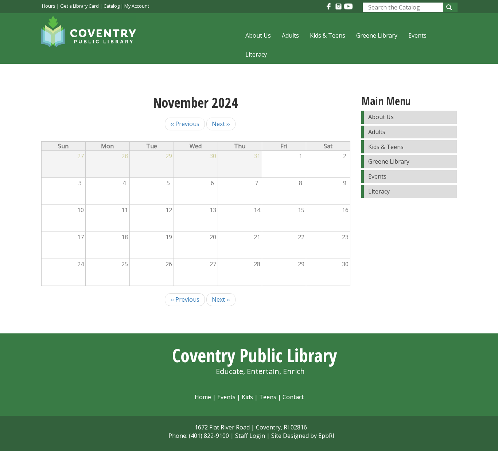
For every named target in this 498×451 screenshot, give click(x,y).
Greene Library (376, 35)
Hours (48, 6)
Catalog (112, 6)
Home (203, 397)
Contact (293, 397)
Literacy (256, 54)
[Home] (92, 36)
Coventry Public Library (254, 355)
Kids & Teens (327, 35)
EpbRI (326, 436)
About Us (258, 35)
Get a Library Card (79, 6)
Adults (290, 35)
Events (417, 35)
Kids (247, 397)
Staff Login (250, 436)
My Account (136, 6)
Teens (267, 397)
